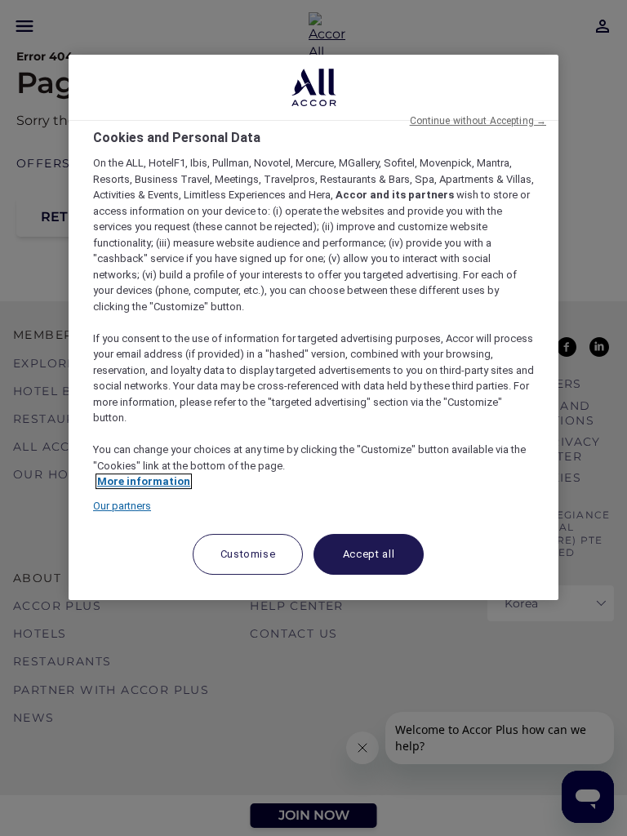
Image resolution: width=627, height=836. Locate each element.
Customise (248, 554)
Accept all (369, 554)
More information (143, 481)
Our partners (122, 506)
